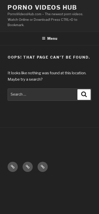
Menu (52, 38)
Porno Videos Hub (42, 7)
